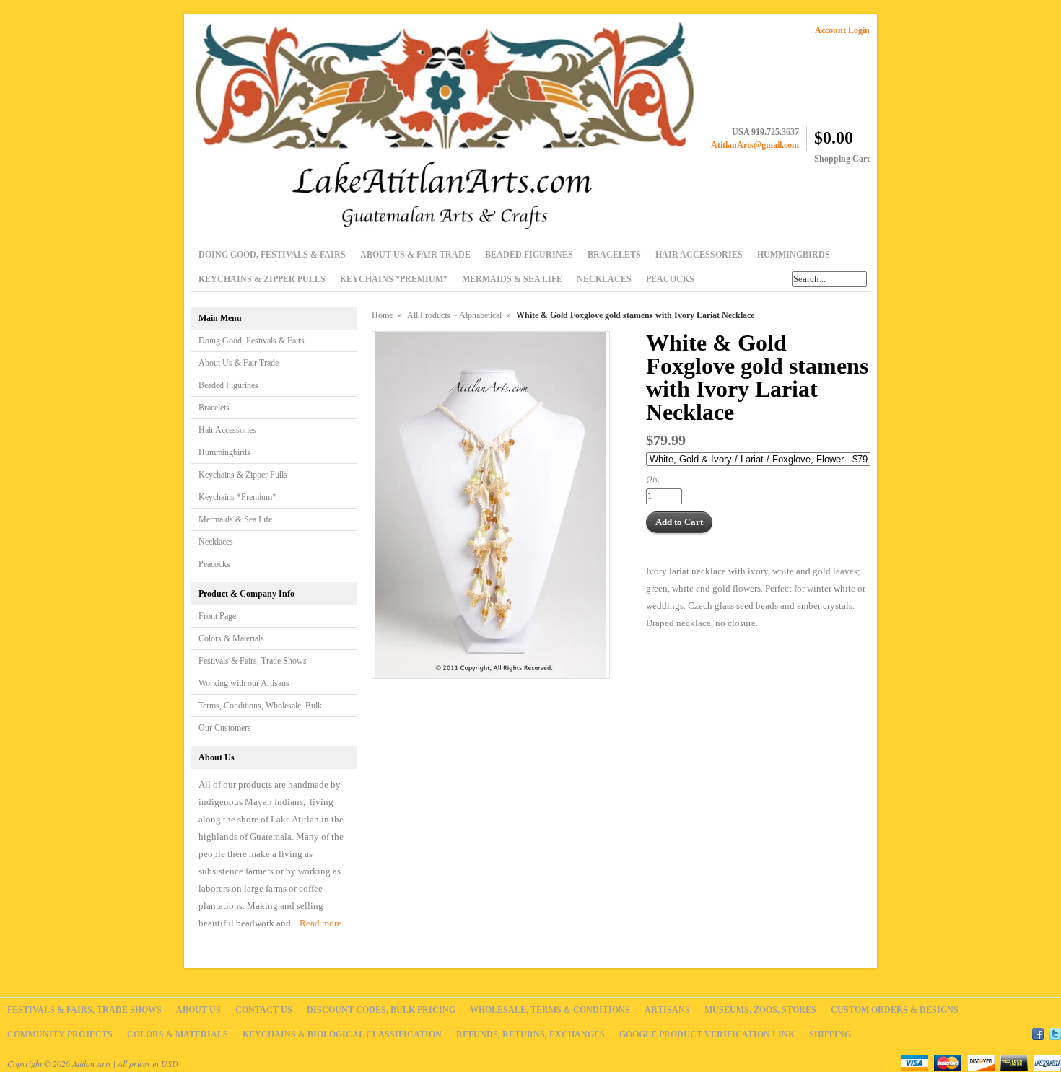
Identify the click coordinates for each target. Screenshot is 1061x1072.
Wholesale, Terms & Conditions (550, 1010)
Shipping (830, 1034)
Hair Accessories (227, 430)
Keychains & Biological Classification (342, 1034)
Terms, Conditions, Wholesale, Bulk (260, 705)
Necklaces (215, 542)
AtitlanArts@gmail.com (755, 145)
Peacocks (214, 564)
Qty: (653, 478)
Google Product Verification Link (707, 1034)
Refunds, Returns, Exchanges (530, 1034)
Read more (320, 923)
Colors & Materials (231, 638)
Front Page (217, 616)
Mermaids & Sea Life (235, 519)
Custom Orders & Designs (895, 1010)
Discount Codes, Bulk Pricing (381, 1010)
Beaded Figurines (228, 385)
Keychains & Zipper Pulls (242, 475)
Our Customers (224, 728)
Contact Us (263, 1010)
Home (382, 315)
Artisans (667, 1010)
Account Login (842, 30)
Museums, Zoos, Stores (760, 1010)
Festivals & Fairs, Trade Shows (252, 661)
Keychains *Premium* (237, 497)
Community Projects (60, 1034)
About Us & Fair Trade (238, 363)
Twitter (1055, 1031)
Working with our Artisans (243, 683)
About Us (198, 1010)
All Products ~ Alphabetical (454, 315)
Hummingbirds (224, 452)
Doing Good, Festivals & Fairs (251, 340)
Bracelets (214, 408)
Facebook (1038, 1031)
